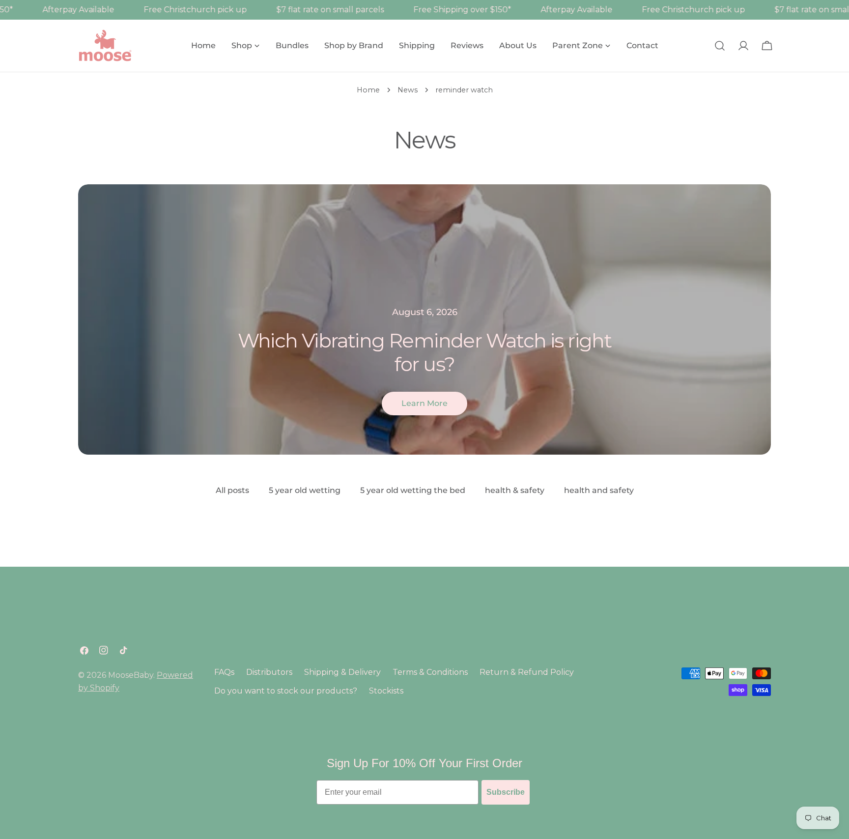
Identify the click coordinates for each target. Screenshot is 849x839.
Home (368, 90)
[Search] (720, 46)
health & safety (514, 490)
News (407, 90)
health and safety (599, 490)
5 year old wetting (304, 490)
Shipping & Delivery (342, 672)
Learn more (424, 403)
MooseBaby (130, 675)
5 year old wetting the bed (412, 490)
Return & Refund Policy (527, 672)
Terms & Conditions (430, 672)
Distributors (269, 672)
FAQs (224, 672)
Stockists (386, 690)
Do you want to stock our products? (285, 690)
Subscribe (505, 792)
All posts (232, 490)
